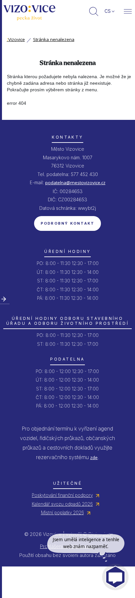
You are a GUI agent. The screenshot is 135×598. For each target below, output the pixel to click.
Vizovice (16, 39)
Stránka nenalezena (53, 39)
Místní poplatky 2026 (62, 512)
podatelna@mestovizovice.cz (75, 183)
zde (94, 457)
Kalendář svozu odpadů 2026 (62, 504)
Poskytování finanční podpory (62, 495)
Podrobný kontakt (68, 223)
